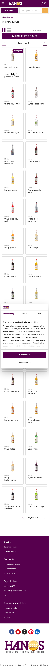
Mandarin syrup (11, 420)
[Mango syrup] (12, 178)
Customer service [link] (10, 547)
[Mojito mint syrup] (36, 121)
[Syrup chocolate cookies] (12, 495)
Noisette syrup (34, 67)
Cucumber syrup (36, 506)
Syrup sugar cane (36, 104)
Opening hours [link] (10, 551)
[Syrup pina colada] (36, 379)
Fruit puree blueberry (9, 162)
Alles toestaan (24, 355)
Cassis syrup (10, 276)
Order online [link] (9, 612)
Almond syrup (10, 67)
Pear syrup (33, 247)
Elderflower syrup (12, 132)
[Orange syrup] (36, 264)
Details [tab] (24, 314)
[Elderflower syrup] (12, 121)
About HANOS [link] (9, 586)
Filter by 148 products (26, 35)
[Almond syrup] (12, 55)
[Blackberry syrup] (12, 293)
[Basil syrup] (36, 437)
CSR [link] (5, 595)
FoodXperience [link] (10, 569)
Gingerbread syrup (34, 421)
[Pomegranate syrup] (36, 178)
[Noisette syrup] (36, 55)
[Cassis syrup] (12, 264)
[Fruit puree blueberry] (12, 149)
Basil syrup (33, 449)
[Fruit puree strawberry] (36, 207)
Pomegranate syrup (34, 191)
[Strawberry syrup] (12, 92)
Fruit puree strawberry (33, 220)
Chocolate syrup (12, 391)
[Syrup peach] (12, 236)
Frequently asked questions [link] (15, 590)
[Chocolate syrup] (12, 379)
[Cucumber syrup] (36, 495)
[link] (20, 3)
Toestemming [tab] (8, 314)
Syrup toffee (9, 449)
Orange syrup (34, 276)
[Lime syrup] (36, 293)
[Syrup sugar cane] (36, 92)
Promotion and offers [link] (12, 564)
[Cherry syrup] (36, 149)
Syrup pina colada (33, 392)
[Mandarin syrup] (12, 408)
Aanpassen (23, 363)
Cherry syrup (34, 161)
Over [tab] (40, 314)
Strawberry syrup (12, 104)
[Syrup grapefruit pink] (12, 207)
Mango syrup (10, 190)
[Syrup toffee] (12, 437)
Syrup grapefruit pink (11, 220)
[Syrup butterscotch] (12, 466)
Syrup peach (10, 247)
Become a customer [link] (12, 608)
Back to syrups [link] (8, 17)
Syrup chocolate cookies (12, 507)
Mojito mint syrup (36, 132)
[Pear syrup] (36, 236)
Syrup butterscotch (10, 479)
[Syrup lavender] (36, 466)
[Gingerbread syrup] (36, 408)
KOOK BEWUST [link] (9, 573)
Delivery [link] (7, 617)
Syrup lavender (35, 478)
